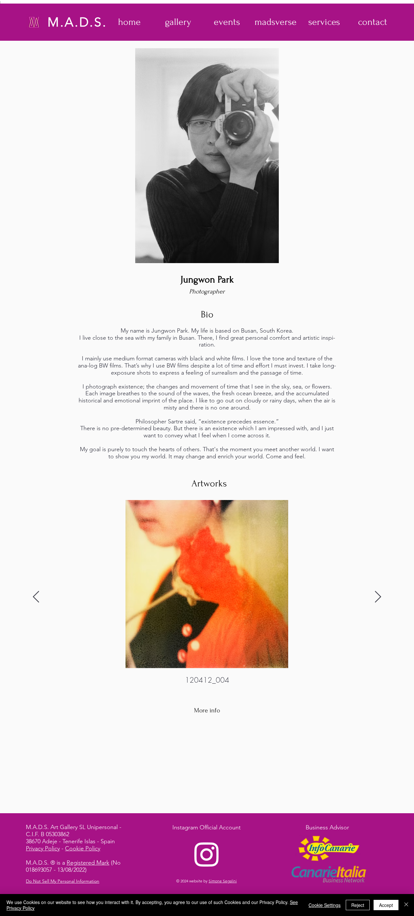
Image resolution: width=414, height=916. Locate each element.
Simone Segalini (223, 881)
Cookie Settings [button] (325, 905)
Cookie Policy (82, 848)
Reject (357, 905)
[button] (178, 22)
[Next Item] (378, 597)
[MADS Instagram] (207, 854)
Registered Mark (88, 862)
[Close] (406, 905)
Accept (386, 905)
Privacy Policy (43, 848)
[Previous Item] (36, 597)
